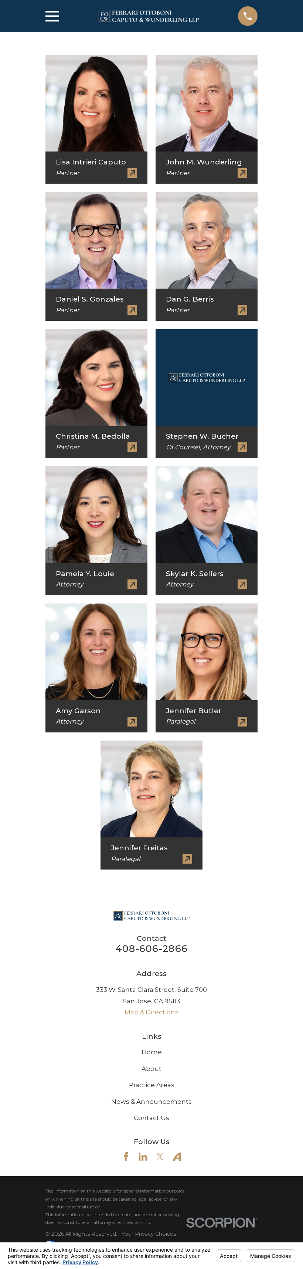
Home (152, 1052)
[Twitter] (160, 1156)
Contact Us (151, 1118)
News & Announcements (151, 1101)
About (151, 1068)
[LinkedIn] (143, 1156)
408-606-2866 (151, 948)
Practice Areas (151, 1085)
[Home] (148, 16)
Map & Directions (151, 1012)
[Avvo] (177, 1156)
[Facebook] (126, 1156)
